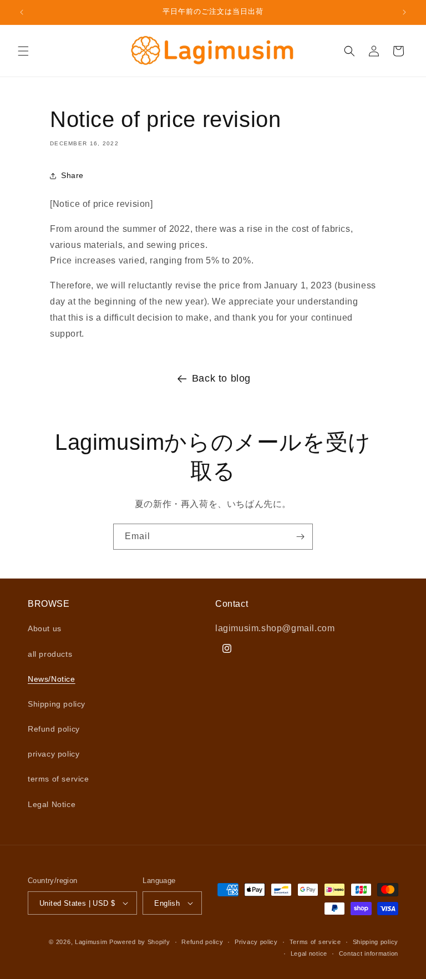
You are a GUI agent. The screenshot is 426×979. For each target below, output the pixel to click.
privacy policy (53, 753)
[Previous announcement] (21, 12)
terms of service (58, 778)
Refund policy (54, 728)
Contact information (368, 953)
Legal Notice (51, 804)
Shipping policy (56, 703)
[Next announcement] (404, 12)
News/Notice (51, 678)
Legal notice (309, 953)
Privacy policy (256, 942)
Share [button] (72, 175)
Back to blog (221, 378)
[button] (23, 51)
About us (45, 628)
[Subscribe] (300, 537)
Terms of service (315, 942)
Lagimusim (92, 942)
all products (50, 654)
